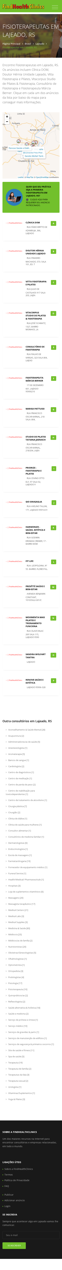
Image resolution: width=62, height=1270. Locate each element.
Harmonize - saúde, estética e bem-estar (35, 529)
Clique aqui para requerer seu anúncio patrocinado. (38, 202)
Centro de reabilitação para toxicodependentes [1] (20, 792)
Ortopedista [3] (15, 971)
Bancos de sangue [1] (18, 760)
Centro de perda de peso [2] (22, 784)
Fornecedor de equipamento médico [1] (27, 867)
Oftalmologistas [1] (17, 958)
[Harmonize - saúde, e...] (27, 144)
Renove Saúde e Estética (34, 681)
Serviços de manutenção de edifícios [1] (27, 1038)
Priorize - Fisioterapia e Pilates (33, 470)
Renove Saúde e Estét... (19, 148)
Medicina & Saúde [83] (19, 928)
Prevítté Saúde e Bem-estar (35, 588)
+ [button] (7, 117)
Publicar (9, 1194)
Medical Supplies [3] (18, 922)
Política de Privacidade (16, 1180)
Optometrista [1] (16, 964)
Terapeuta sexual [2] (18, 1080)
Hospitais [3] (14, 885)
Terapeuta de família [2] (19, 1068)
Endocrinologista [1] (18, 849)
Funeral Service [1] (17, 873)
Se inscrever (14, 1245)
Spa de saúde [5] (16, 1056)
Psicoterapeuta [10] (17, 989)
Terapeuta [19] (15, 1062)
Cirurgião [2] (14, 812)
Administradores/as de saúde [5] (24, 741)
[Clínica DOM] (34, 143)
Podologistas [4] (16, 977)
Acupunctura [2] (16, 735)
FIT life (29, 561)
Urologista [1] (14, 1086)
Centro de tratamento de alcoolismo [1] (27, 800)
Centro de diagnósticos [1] (21, 772)
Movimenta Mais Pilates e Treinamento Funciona (35, 622)
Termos (8, 1174)
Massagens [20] (15, 897)
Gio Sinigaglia (34, 501)
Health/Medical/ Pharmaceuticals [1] (26, 879)
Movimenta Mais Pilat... (33, 152)
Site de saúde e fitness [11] (21, 1050)
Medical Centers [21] (18, 910)
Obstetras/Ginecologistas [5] (22, 952)
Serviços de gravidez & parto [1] (23, 1032)
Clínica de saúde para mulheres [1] (25, 824)
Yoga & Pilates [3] (16, 1099)
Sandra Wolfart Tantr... (34, 156)
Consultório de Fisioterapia (35, 348)
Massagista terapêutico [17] (21, 903)
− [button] (7, 122)
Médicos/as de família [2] (20, 940)
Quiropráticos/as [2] (18, 995)
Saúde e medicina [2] (18, 1013)
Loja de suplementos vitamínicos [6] (25, 891)
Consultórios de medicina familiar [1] (26, 836)
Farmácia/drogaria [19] (19, 861)
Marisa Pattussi (35, 408)
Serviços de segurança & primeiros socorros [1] (31, 1044)
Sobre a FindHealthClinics (18, 1169)
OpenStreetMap (42, 177)
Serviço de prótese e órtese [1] (23, 1019)
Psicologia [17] (15, 983)
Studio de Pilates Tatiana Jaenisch (36, 438)
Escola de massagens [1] (20, 855)
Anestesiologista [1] (17, 747)
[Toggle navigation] (55, 7)
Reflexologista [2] (16, 1001)
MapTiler (30, 177)
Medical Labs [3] (16, 916)
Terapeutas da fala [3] (18, 1074)
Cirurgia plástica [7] (17, 806)
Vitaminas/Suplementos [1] (21, 1093)
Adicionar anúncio (14, 1200)
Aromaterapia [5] (16, 754)
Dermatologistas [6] (17, 842)
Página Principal (11, 43)
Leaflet (20, 177)
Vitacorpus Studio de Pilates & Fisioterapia (36, 315)
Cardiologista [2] (16, 766)
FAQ (6, 1186)
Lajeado (40, 43)
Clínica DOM (33, 222)
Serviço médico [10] (17, 1025)
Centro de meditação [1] (20, 778)
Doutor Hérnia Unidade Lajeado (35, 252)
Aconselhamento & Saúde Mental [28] (26, 729)
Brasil (28, 43)
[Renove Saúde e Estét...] (19, 141)
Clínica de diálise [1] (17, 818)
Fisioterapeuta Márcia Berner (34, 379)
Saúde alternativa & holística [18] (24, 1007)
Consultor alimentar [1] (19, 830)
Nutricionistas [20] (17, 946)
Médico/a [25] (15, 934)
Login (7, 1206)
